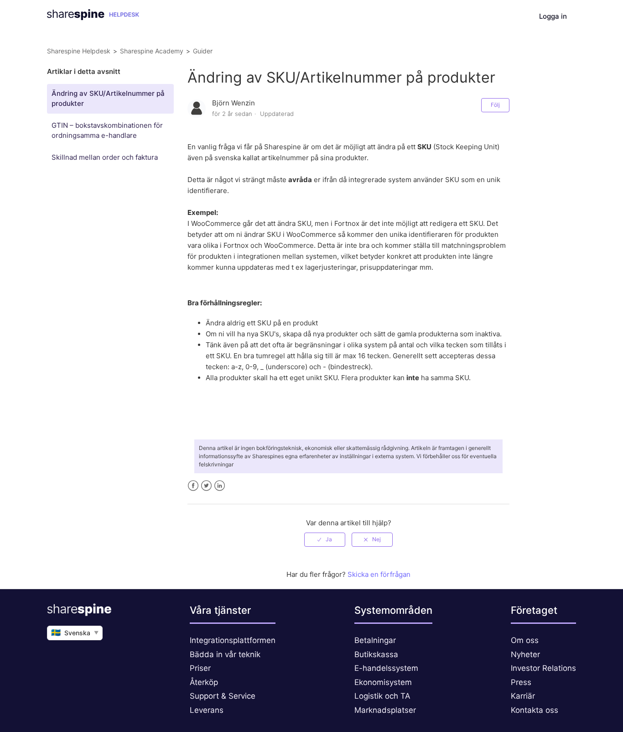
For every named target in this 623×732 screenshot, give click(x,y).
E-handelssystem (386, 668)
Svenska (75, 632)
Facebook (193, 485)
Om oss (525, 640)
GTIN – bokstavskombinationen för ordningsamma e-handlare (107, 130)
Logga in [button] (553, 16)
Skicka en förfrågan (379, 574)
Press (521, 682)
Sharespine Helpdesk (78, 51)
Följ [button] (495, 104)
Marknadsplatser (385, 710)
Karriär (523, 696)
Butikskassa (376, 654)
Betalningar (375, 640)
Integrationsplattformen (232, 640)
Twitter (206, 485)
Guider (203, 51)
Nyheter (525, 654)
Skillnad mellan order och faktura (105, 157)
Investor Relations (543, 668)
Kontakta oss (534, 710)
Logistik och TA (382, 696)
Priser (200, 668)
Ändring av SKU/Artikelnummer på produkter (108, 98)
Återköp (204, 682)
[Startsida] (93, 17)
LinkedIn (219, 485)
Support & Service (222, 696)
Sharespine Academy (151, 51)
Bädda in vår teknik (225, 654)
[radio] (324, 539)
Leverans (206, 710)
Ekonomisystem (383, 682)
